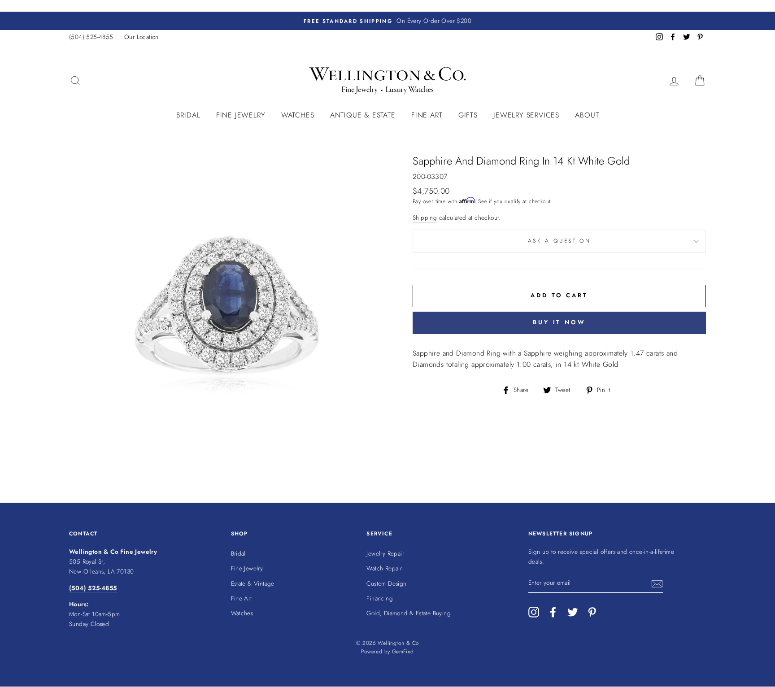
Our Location (141, 36)
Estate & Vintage (252, 583)
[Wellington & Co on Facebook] (553, 612)
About (587, 115)
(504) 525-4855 (91, 36)
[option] (387, 21)
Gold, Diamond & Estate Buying (408, 613)
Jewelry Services (526, 115)
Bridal (188, 115)
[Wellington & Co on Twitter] (572, 612)
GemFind (403, 652)
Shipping (425, 217)
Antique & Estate (363, 115)
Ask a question (559, 241)
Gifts (468, 115)
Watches (297, 115)
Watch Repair (384, 568)
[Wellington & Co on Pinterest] (592, 612)
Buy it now (559, 322)
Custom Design (386, 583)
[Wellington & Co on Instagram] (533, 612)
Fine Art (426, 115)
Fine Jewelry (241, 115)
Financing (379, 598)
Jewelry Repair (385, 553)
